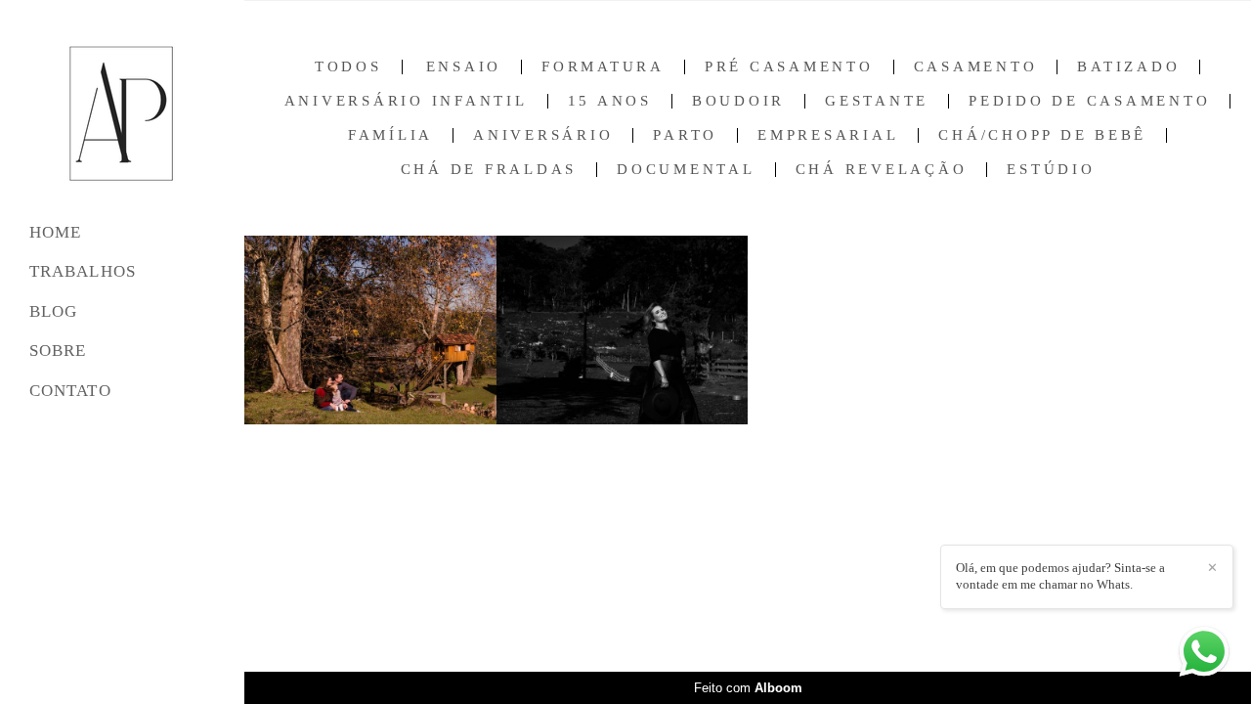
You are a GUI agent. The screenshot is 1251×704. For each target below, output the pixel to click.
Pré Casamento (789, 67)
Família (390, 135)
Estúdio (1051, 169)
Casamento (976, 67)
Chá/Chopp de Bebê (1042, 135)
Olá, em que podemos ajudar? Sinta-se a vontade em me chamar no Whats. (1060, 576)
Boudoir (738, 101)
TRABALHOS (82, 271)
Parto (685, 135)
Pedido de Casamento (1089, 101)
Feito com (748, 688)
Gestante (876, 101)
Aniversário (543, 135)
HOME (55, 232)
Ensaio (464, 67)
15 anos (610, 101)
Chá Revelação (882, 169)
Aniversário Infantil (406, 101)
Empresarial (827, 135)
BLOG (53, 311)
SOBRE (58, 350)
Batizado (1128, 67)
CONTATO (70, 390)
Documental (686, 169)
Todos (348, 67)
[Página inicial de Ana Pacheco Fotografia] (122, 114)
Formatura (603, 67)
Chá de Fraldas (489, 169)
